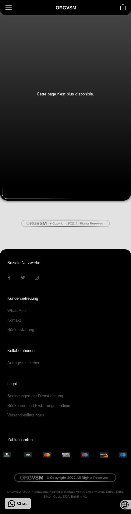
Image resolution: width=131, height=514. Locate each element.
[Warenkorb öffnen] (123, 8)
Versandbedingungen (25, 415)
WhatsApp (16, 310)
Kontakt (14, 320)
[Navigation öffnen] (8, 7)
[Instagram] (37, 277)
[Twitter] (23, 277)
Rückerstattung (20, 329)
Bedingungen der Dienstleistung (35, 396)
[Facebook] (9, 277)
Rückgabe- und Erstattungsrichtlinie (38, 405)
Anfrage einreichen (23, 362)
